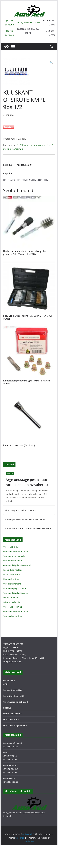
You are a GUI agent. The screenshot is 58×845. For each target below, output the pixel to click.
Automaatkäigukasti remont (16, 593)
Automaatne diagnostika (14, 556)
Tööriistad (17, 148)
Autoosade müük (11, 546)
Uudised (10, 474)
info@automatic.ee (12, 661)
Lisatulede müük (11, 579)
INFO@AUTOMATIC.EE (28, 22)
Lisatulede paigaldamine (14, 588)
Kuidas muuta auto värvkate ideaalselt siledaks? (28, 528)
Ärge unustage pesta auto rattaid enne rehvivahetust (27, 482)
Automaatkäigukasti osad (15, 702)
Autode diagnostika (12, 690)
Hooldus (7, 707)
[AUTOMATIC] (6, 46)
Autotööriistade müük (13, 560)
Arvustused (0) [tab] (24, 164)
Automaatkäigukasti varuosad (17, 565)
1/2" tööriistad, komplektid (31, 145)
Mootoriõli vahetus (12, 574)
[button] (51, 63)
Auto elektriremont (12, 583)
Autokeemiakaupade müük (15, 551)
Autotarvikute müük (12, 616)
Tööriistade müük (11, 597)
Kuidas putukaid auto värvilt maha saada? (25, 519)
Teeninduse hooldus (12, 570)
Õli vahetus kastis (11, 602)
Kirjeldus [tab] (7, 164)
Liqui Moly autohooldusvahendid (20, 510)
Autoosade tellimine (12, 606)
